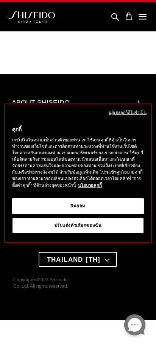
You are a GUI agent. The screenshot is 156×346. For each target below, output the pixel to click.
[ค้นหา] (115, 17)
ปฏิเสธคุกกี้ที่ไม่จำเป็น (128, 112)
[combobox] (78, 259)
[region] (78, 173)
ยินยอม (78, 205)
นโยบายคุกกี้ (90, 185)
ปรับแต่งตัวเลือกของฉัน (78, 225)
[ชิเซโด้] (31, 17)
